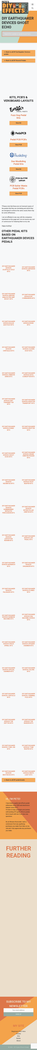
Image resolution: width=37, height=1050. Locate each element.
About (19, 1041)
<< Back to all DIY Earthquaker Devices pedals (17, 53)
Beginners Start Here (19, 1031)
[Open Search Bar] (32, 8)
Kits (18, 1036)
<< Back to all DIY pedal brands (14, 780)
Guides (18, 1034)
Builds (18, 1038)
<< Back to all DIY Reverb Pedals (15, 60)
